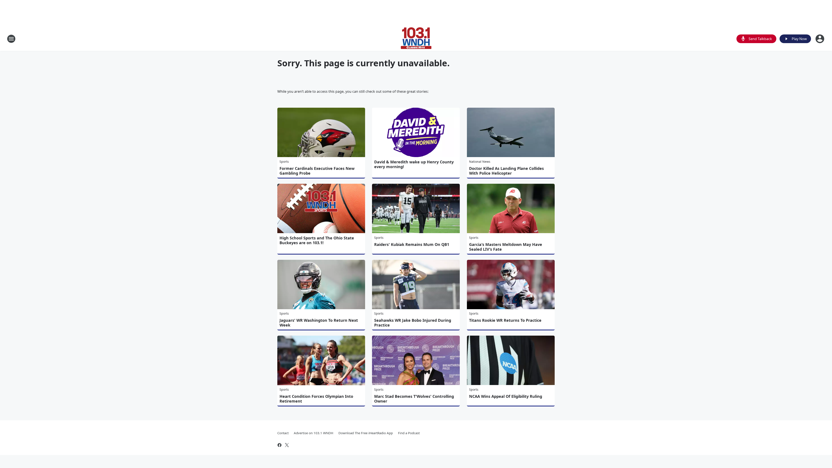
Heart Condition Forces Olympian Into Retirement (316, 398)
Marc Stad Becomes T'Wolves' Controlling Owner (414, 398)
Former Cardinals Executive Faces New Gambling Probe (317, 171)
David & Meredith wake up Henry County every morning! (414, 164)
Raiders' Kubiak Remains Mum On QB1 (411, 244)
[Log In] (820, 38)
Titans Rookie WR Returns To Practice (505, 320)
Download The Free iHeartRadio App (365, 433)
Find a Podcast (409, 433)
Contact (283, 433)
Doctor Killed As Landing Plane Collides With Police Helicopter (506, 171)
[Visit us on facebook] (279, 445)
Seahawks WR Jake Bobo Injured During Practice (412, 322)
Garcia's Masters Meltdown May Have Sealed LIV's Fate (505, 247)
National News (479, 161)
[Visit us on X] (286, 445)
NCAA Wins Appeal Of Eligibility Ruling (505, 396)
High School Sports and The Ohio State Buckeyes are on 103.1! (317, 240)
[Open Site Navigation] (11, 38)
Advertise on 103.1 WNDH (313, 433)
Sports (284, 161)
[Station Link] (416, 38)
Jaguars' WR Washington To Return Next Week (319, 322)
